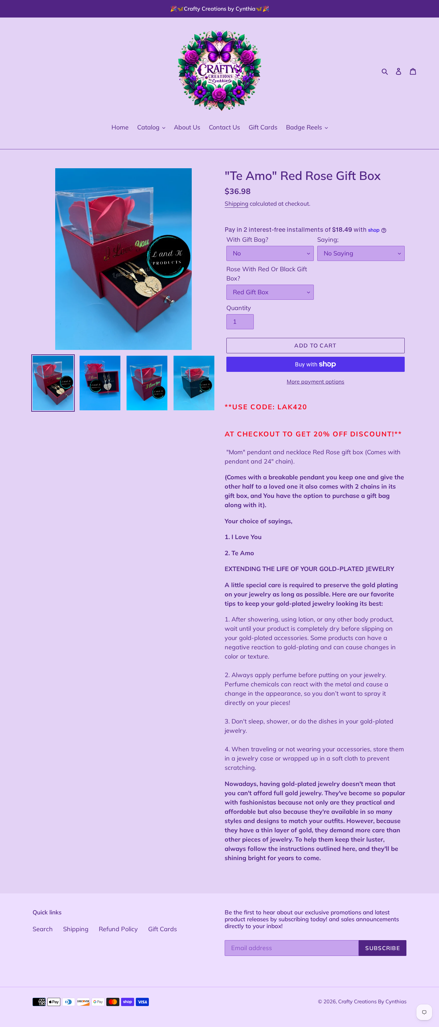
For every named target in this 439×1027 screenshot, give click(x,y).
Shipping (236, 203)
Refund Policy (118, 929)
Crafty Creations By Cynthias (372, 1001)
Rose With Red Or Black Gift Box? (266, 273)
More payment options (315, 381)
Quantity (238, 308)
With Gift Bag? (247, 239)
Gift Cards (162, 929)
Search (43, 929)
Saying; (328, 239)
